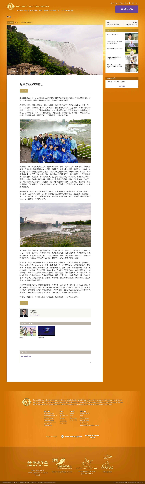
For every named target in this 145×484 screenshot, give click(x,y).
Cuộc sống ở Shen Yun (48, 417)
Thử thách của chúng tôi (49, 420)
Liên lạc (126, 3)
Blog (16, 22)
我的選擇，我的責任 (131, 24)
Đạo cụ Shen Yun (83, 422)
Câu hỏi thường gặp (67, 10)
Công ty (26, 10)
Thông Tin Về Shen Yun (49, 418)
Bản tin (116, 3)
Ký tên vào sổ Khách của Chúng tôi (92, 436)
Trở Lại (11, 22)
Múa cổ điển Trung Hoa (84, 413)
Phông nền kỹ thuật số (84, 420)
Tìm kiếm (132, 3)
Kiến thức (121, 3)
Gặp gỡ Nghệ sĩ (47, 423)
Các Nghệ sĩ (62, 418)
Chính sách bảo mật (131, 482)
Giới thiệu (47, 411)
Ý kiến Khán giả (54, 10)
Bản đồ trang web (140, 482)
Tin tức (117, 82)
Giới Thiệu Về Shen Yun (64, 416)
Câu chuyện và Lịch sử (84, 423)
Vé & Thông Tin (127, 9)
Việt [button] (136, 3)
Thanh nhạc (82, 417)
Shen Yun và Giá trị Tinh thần (50, 422)
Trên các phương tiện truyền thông (63, 422)
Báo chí (112, 3)
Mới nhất (46, 10)
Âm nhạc (81, 415)
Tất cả (110, 82)
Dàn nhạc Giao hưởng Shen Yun (50, 415)
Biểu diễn (20, 10)
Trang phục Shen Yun (84, 418)
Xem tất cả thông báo (35, 315)
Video (40, 10)
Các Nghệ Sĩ (33, 10)
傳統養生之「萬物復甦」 (113, 24)
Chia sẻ (24, 90)
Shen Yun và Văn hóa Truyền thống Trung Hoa (89, 425)
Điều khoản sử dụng (122, 482)
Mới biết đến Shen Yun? (49, 413)
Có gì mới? (72, 413)
